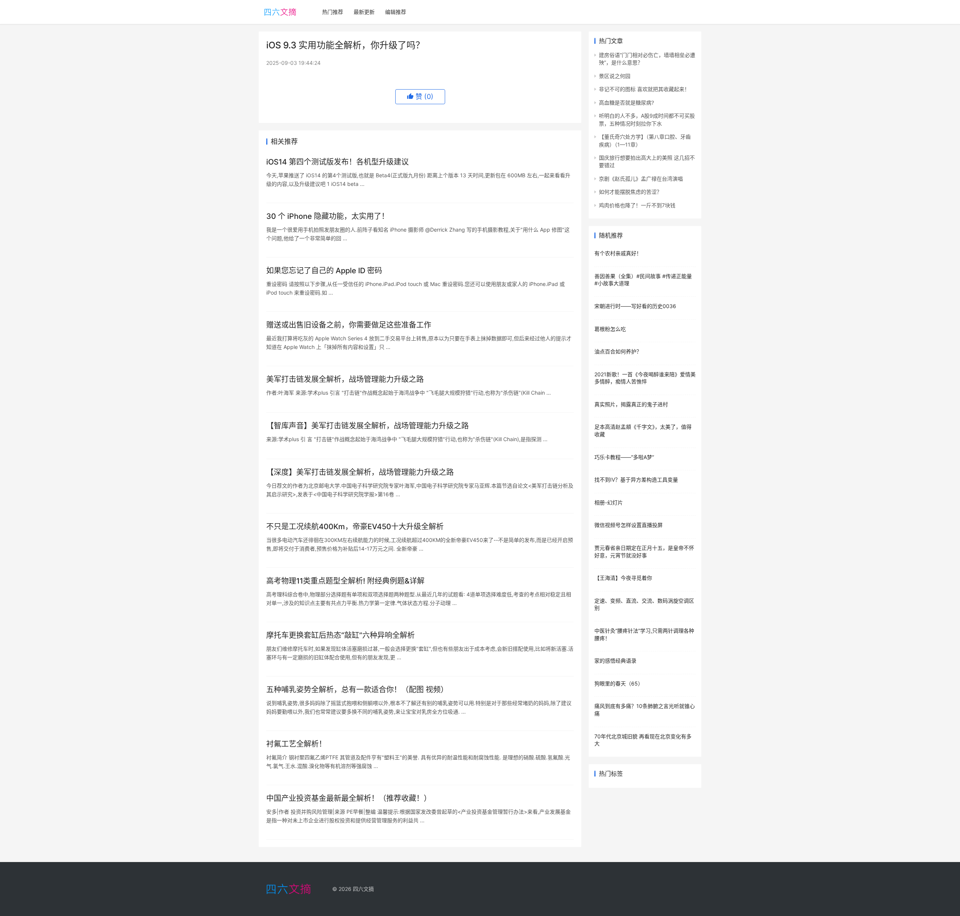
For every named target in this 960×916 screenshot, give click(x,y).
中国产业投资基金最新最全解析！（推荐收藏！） (348, 798)
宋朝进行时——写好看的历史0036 (635, 306)
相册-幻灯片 (608, 502)
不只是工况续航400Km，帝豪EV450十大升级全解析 (355, 526)
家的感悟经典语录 (615, 660)
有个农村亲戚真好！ (618, 253)
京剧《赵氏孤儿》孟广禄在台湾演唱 (641, 178)
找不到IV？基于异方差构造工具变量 (636, 479)
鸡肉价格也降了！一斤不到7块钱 (637, 205)
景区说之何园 (614, 76)
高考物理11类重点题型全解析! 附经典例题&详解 (345, 580)
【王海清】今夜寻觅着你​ (623, 578)
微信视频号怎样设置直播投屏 (628, 525)
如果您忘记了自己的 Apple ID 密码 (324, 270)
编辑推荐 (395, 12)
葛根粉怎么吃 (610, 329)
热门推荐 (332, 12)
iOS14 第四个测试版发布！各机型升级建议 (337, 161)
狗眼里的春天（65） (618, 683)
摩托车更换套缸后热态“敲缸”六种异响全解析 (340, 635)
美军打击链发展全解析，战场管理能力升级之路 (345, 379)
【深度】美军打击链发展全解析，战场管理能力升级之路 (360, 472)
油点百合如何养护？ (618, 351)
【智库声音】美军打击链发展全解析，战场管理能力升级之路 (367, 425)
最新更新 (364, 12)
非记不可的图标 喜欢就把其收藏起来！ (644, 89)
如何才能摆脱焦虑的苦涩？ (630, 192)
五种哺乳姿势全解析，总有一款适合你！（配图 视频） (357, 689)
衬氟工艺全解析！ (296, 743)
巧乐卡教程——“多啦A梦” (624, 457)
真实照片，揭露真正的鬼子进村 (631, 404)
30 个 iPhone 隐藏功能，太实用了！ (327, 216)
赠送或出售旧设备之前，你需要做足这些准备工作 (348, 324)
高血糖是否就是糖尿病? (626, 102)
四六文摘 (363, 889)
